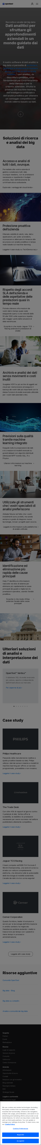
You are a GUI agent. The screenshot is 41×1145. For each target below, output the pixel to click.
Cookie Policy (10, 1124)
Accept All (20, 1141)
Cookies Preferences (20, 1128)
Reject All (20, 1135)
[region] (20, 1123)
